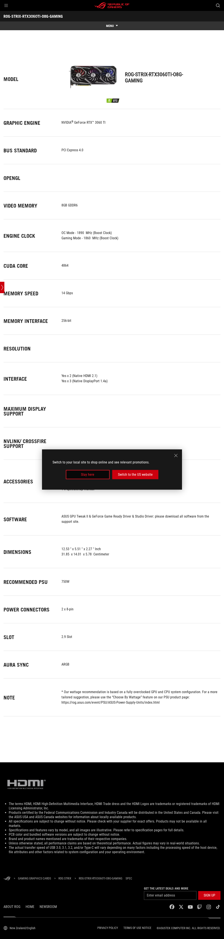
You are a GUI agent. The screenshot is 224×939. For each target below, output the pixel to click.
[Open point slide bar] (2, 287)
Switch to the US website (135, 474)
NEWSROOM (48, 907)
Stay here (87, 474)
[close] (175, 455)
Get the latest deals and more (166, 888)
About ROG (12, 907)
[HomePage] (7, 878)
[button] (6, 5)
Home (30, 907)
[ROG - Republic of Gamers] (112, 5)
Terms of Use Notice (137, 928)
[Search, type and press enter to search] (217, 5)
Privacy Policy (107, 928)
